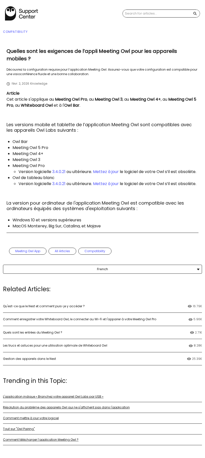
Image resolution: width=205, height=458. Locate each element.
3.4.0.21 (59, 172)
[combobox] (156, 13)
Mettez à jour (106, 172)
